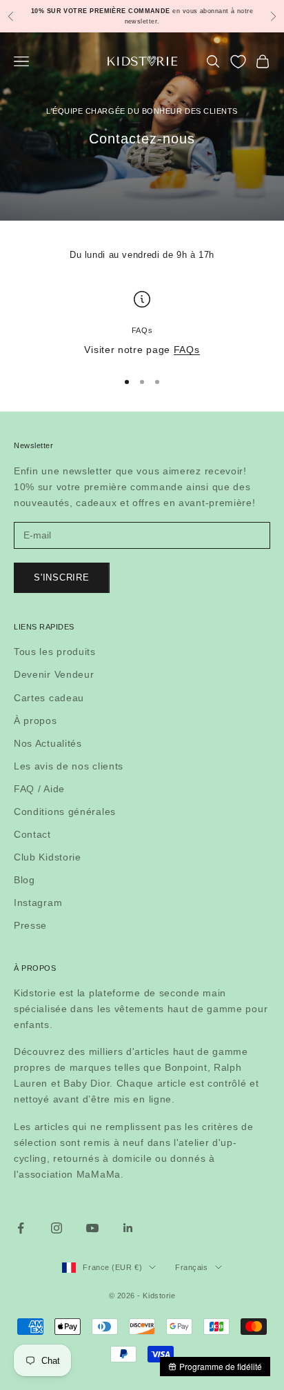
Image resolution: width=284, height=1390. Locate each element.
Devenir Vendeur (54, 674)
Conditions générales (65, 811)
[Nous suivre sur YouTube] (92, 1228)
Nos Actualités (48, 743)
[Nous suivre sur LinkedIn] (128, 1228)
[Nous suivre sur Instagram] (56, 1228)
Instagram (38, 902)
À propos (35, 720)
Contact (32, 834)
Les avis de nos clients (68, 766)
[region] (142, 324)
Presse (30, 925)
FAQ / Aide (39, 788)
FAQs (187, 349)
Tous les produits (55, 651)
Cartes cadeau (49, 697)
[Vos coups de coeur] (238, 61)
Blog (24, 879)
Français (191, 1267)
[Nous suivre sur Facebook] (21, 1228)
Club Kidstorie (47, 857)
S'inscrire (62, 577)
